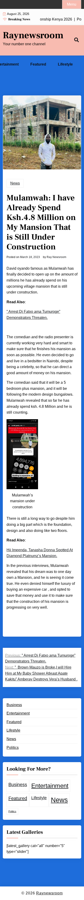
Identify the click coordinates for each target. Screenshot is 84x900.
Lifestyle (65, 64)
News (15, 183)
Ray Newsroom (56, 257)
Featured (38, 64)
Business (14, 705)
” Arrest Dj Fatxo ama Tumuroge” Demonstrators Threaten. (33, 315)
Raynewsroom (33, 35)
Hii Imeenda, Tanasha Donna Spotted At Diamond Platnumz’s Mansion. (40, 553)
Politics (13, 748)
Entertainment (18, 713)
